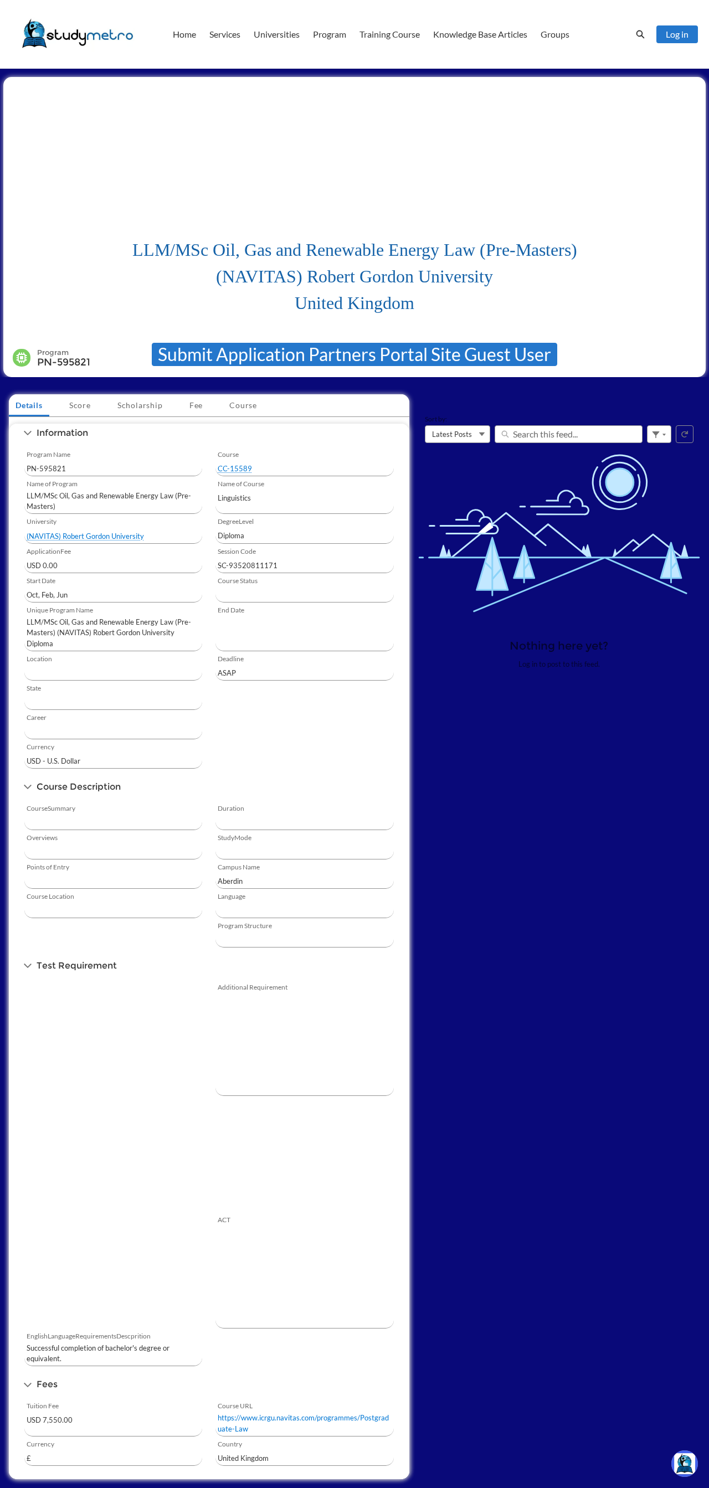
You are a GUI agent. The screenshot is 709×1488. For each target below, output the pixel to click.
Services (224, 34)
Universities (277, 34)
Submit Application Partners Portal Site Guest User (354, 354)
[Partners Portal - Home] (77, 34)
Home (184, 34)
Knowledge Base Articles (480, 34)
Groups (555, 34)
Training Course (389, 34)
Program (329, 34)
